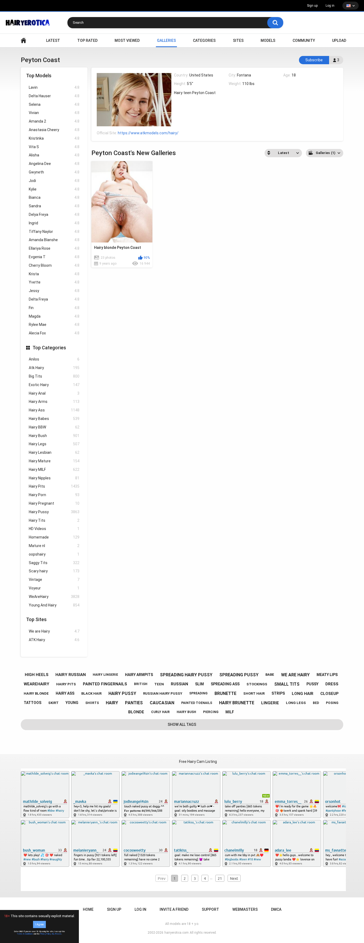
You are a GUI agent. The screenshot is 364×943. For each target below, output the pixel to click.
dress (331, 684)
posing (332, 703)
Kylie (54, 189)
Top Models (38, 75)
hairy (112, 702)
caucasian (162, 702)
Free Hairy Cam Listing (198, 761)
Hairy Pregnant (54, 503)
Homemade (54, 537)
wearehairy (36, 684)
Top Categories (49, 347)
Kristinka (54, 138)
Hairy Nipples (54, 478)
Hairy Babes (54, 418)
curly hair (160, 712)
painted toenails (196, 703)
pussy (312, 684)
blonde (136, 712)
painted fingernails (105, 684)
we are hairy (295, 674)
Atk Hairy (54, 368)
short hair (254, 693)
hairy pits (66, 684)
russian (179, 684)
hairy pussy (122, 693)
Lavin (54, 87)
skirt (53, 703)
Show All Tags (182, 724)
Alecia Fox (54, 333)
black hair (91, 693)
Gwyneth (54, 172)
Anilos (54, 359)
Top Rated (87, 40)
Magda (54, 316)
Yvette (54, 282)
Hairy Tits (54, 520)
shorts (92, 703)
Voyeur (54, 588)
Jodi (54, 181)
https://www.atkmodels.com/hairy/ (148, 133)
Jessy (54, 291)
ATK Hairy (54, 640)
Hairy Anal (54, 393)
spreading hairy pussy (186, 674)
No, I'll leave (57, 934)
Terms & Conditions (25, 934)
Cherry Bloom (54, 265)
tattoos (32, 703)
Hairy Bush (54, 436)
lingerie (270, 703)
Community (304, 40)
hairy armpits (139, 675)
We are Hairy (54, 631)
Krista (54, 274)
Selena (54, 104)
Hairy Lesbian (54, 452)
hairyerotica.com (176, 932)
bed (316, 703)
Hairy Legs (54, 444)
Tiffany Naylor (54, 231)
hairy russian (70, 674)
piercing (211, 712)
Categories (204, 40)
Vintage (54, 579)
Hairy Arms (54, 401)
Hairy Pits (54, 486)
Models (268, 40)
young (72, 703)
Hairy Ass (54, 410)
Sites (238, 40)
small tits (287, 684)
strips (278, 693)
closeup (329, 693)
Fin (54, 308)
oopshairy (54, 554)
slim (199, 684)
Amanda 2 (54, 121)
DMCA (276, 909)
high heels (36, 674)
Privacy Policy (45, 934)
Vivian (54, 113)
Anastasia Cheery (54, 130)
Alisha (54, 155)
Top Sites (36, 619)
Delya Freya (54, 214)
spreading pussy (238, 674)
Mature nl (54, 546)
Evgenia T (54, 257)
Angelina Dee (54, 163)
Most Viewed (127, 40)
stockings (256, 684)
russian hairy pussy (162, 693)
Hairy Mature (54, 461)
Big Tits (54, 376)
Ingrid (54, 223)
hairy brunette (236, 702)
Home (88, 909)
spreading (198, 693)
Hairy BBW (54, 427)
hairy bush (186, 712)
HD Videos (54, 529)
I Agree (39, 924)
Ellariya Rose (54, 248)
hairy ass (65, 693)
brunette (225, 693)
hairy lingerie (105, 675)
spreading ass (225, 684)
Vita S (54, 147)
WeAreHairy (54, 596)
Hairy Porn (54, 495)
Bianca (54, 197)
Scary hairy (54, 571)
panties (134, 702)
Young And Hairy (54, 605)
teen (159, 684)
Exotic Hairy (54, 385)
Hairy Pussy (54, 512)
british (140, 684)
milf (229, 712)
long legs (296, 703)
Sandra (54, 206)
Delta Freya (54, 299)
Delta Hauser (54, 96)
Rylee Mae (54, 324)
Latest (53, 40)
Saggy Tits (54, 563)
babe (269, 675)
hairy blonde (36, 693)
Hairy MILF (54, 469)
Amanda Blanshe (54, 240)
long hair (302, 693)
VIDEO (23, 40)
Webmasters (245, 909)
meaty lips (327, 675)
